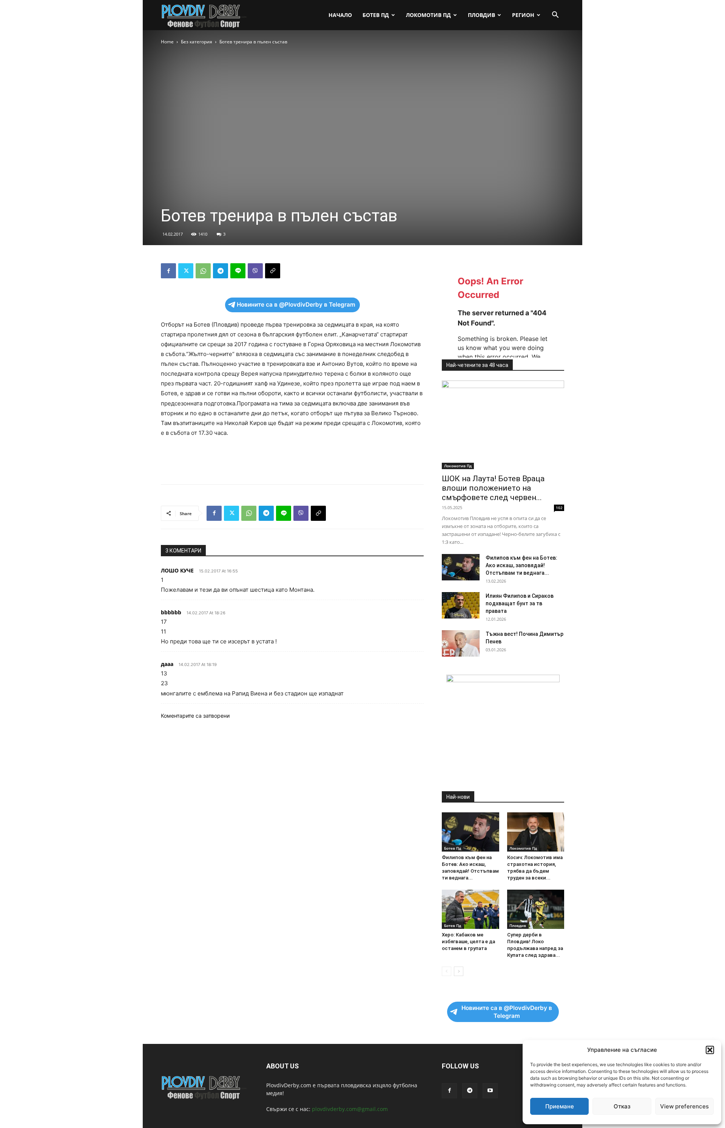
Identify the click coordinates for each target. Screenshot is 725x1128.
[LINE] (237, 270)
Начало (340, 14)
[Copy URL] (272, 270)
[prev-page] (446, 971)
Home (167, 41)
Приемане (559, 1106)
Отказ (622, 1106)
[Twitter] (185, 270)
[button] (710, 1050)
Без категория (196, 41)
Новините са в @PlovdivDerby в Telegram (296, 304)
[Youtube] (490, 1090)
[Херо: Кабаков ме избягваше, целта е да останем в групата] (470, 909)
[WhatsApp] (203, 270)
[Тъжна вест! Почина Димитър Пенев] (461, 643)
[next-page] (458, 971)
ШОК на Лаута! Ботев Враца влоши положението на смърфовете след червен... (493, 488)
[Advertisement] (292, 459)
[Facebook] (168, 270)
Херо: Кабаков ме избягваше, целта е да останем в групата (468, 941)
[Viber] (255, 270)
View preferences (684, 1106)
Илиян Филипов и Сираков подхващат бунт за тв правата (520, 603)
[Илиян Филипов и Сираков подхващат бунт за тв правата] (461, 605)
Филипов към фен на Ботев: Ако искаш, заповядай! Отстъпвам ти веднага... (521, 565)
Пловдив (481, 14)
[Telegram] (220, 270)
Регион (523, 14)
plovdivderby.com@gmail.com (350, 1109)
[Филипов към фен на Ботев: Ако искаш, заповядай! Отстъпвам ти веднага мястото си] (461, 567)
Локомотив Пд (428, 14)
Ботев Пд (375, 14)
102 (559, 507)
